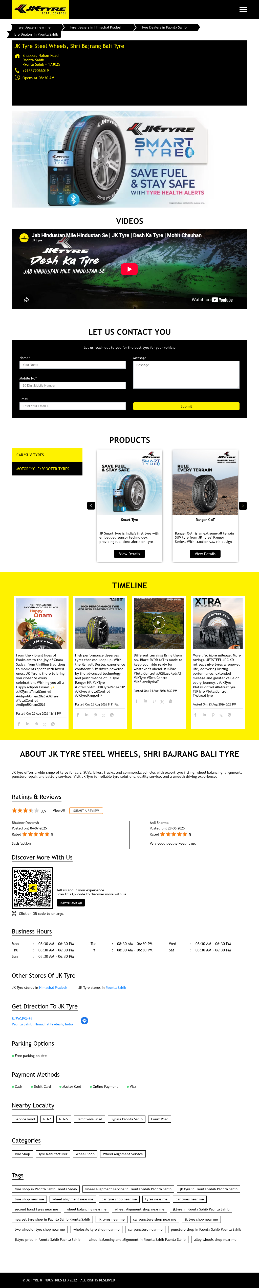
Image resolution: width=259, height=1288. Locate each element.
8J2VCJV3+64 (22, 1018)
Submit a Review (86, 810)
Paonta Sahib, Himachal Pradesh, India (42, 1024)
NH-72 (64, 1119)
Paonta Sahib (116, 987)
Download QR (71, 902)
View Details (129, 553)
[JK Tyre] (40, 9)
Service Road (25, 1119)
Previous (91, 506)
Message (139, 358)
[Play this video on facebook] (100, 625)
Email (23, 399)
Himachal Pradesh (53, 987)
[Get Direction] (84, 1023)
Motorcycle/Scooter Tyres (42, 468)
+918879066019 (36, 70)
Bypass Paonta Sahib (127, 1119)
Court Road (159, 1119)
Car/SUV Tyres (30, 454)
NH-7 (47, 1119)
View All (59, 810)
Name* (24, 358)
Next (243, 506)
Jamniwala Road (89, 1119)
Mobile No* (28, 378)
